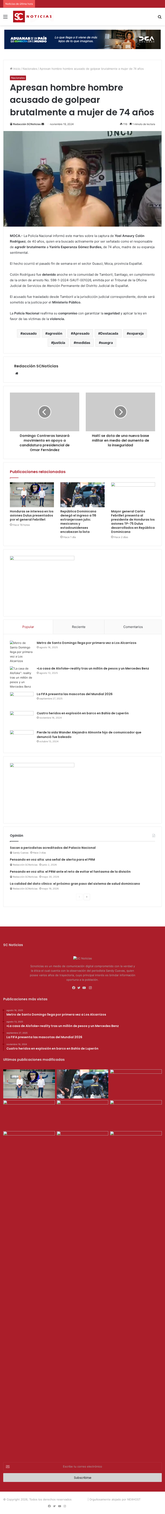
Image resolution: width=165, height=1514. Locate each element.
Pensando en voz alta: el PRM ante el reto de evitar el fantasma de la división (70, 871)
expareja (136, 333)
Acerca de (87, 1506)
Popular (28, 627)
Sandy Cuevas (21, 852)
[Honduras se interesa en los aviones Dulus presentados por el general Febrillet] (32, 494)
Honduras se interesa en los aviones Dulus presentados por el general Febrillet (31, 515)
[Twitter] (79, 987)
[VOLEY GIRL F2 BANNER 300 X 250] (42, 559)
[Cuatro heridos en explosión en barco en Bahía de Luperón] (22, 719)
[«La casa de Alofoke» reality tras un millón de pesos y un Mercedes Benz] (22, 677)
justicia (59, 342)
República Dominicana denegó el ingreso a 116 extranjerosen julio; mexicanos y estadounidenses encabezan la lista (78, 521)
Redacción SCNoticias (27, 124)
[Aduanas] (42, 766)
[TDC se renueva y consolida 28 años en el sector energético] (82, 1145)
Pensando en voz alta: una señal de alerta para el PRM (52, 859)
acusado (30, 333)
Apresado (81, 333)
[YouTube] (85, 987)
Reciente (79, 627)
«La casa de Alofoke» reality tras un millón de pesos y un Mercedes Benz (93, 668)
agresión (54, 333)
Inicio (16, 68)
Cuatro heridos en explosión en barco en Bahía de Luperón (83, 713)
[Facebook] (74, 987)
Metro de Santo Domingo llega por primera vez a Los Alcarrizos (86, 643)
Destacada (109, 333)
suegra (107, 342)
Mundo (131, 1506)
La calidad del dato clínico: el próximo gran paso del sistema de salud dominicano (75, 883)
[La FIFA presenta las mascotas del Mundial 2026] (22, 700)
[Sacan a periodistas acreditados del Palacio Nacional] (136, 1114)
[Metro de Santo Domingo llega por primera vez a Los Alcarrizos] (22, 652)
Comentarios (133, 627)
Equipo (101, 1506)
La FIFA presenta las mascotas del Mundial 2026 (75, 694)
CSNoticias (79, 1499)
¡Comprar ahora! (150, 1506)
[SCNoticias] (33, 16)
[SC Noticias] (82, 39)
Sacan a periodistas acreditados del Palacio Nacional (53, 848)
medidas (83, 342)
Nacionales (30, 68)
